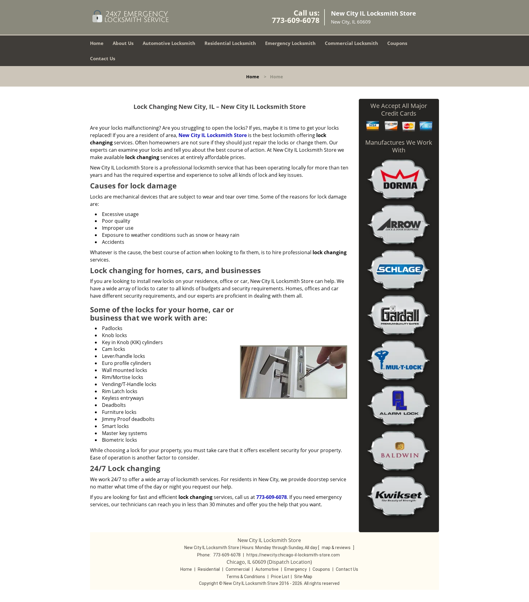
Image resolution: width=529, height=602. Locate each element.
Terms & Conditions (245, 576)
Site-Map (303, 576)
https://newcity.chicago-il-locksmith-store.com (293, 554)
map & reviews (336, 547)
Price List (280, 576)
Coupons (397, 43)
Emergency (295, 569)
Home (96, 43)
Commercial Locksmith (351, 43)
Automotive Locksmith (169, 43)
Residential (209, 569)
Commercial (237, 569)
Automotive (267, 569)
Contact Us (102, 58)
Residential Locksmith (230, 43)
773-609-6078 (296, 20)
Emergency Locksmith (290, 43)
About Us (123, 43)
